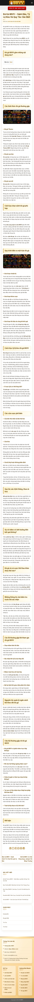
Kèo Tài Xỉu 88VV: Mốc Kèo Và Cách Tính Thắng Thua (16, 885)
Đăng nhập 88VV (25, 981)
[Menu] (32, 3)
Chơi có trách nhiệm (9, 984)
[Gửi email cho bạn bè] (18, 848)
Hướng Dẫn (6, 914)
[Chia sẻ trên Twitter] (15, 848)
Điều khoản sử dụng (9, 981)
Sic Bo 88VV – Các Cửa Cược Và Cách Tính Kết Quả (15, 899)
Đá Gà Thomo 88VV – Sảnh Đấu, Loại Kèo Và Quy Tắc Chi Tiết (16, 879)
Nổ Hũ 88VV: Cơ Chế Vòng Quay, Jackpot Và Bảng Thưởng (25, 859)
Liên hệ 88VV (7, 975)
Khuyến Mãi (6, 918)
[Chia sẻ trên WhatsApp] (10, 848)
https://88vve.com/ (13, 949)
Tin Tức (5, 922)
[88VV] (17, 2)
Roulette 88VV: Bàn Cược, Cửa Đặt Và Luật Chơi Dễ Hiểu (16, 895)
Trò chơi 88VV (24, 975)
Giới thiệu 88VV (8, 972)
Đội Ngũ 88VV (18, 21)
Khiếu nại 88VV (8, 992)
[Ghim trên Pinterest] (21, 848)
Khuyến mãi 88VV (25, 972)
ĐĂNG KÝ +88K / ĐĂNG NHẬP (17, 8)
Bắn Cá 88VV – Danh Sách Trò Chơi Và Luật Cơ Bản (9, 859)
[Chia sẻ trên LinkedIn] (23, 848)
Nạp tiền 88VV (24, 984)
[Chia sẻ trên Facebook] (13, 848)
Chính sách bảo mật (9, 978)
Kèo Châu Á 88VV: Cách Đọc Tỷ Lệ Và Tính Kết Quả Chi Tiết (16, 890)
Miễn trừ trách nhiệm (7, 988)
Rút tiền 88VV (24, 987)
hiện (11, 62)
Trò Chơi (5, 926)
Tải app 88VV (24, 990)
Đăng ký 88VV (24, 978)
